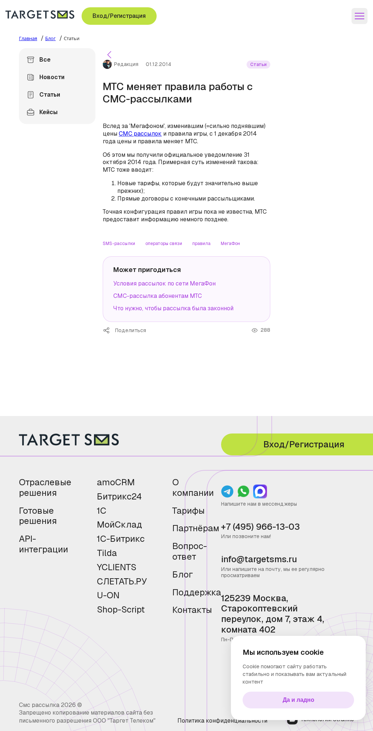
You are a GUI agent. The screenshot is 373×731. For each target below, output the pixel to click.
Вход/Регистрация (119, 16)
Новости (51, 77)
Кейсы (48, 112)
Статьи (49, 94)
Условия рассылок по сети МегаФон (164, 283)
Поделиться (109, 330)
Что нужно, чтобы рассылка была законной (173, 308)
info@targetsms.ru (259, 559)
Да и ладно (298, 700)
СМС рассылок (140, 133)
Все (45, 59)
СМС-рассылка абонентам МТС (157, 296)
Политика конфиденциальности (222, 720)
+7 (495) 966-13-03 (260, 527)
